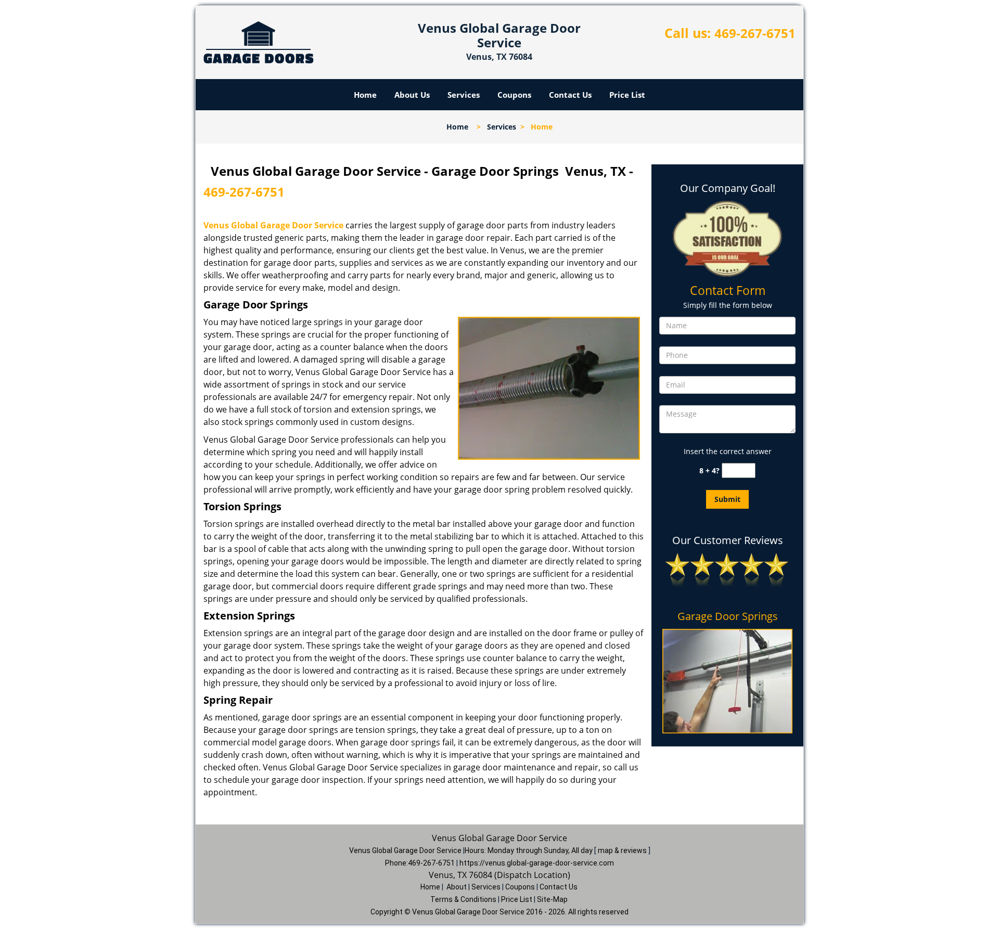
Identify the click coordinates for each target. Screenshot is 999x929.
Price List (627, 94)
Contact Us (570, 94)
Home (365, 94)
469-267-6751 (755, 33)
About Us (412, 94)
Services (463, 94)
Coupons (514, 94)
